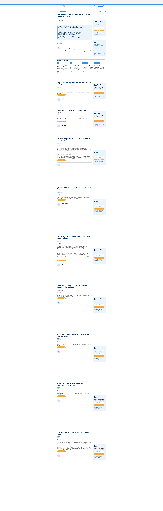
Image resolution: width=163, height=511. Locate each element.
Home (58, 11)
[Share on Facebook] (101, 11)
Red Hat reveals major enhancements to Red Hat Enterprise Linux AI (62, 65)
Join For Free (99, 30)
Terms (103, 33)
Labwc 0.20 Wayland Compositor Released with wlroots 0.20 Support (99, 48)
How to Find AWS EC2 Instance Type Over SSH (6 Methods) (75, 65)
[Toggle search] (105, 5)
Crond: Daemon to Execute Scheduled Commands (87, 65)
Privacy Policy (96, 34)
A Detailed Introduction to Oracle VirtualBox (99, 65)
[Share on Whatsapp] (105, 11)
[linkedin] (94, 5)
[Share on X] (102, 11)
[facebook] (93, 5)
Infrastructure (62, 11)
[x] (96, 5)
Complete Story (60, 43)
